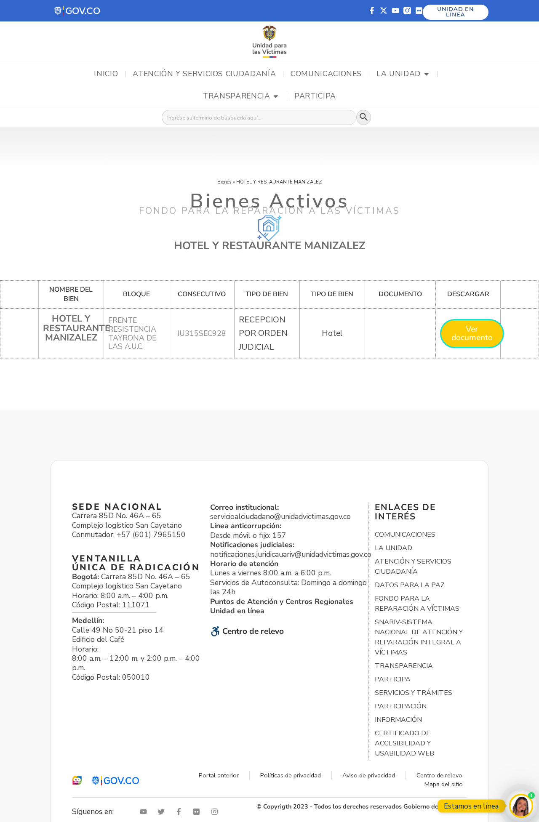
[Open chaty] (521, 806)
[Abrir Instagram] (216, 811)
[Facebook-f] (372, 10)
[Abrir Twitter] (162, 811)
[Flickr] (419, 10)
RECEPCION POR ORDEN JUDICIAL (263, 333)
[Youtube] (395, 10)
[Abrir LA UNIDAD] (426, 74)
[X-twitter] (383, 10)
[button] (78, 11)
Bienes (224, 181)
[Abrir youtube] (145, 811)
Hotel (332, 333)
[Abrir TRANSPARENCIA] (276, 96)
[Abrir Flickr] (198, 811)
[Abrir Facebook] (180, 811)
